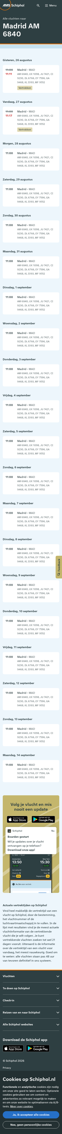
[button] (59, 567)
